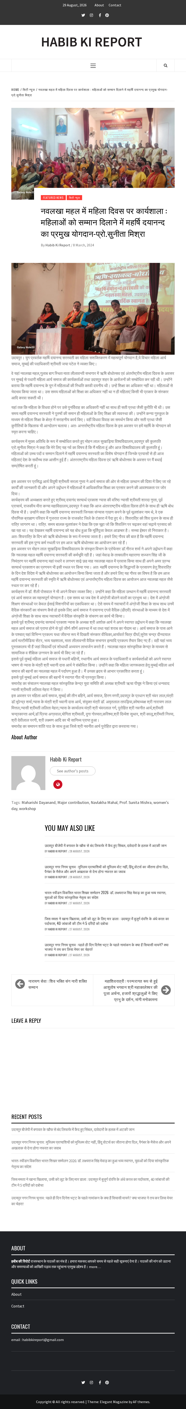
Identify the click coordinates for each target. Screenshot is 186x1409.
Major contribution (73, 802)
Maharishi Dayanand (39, 802)
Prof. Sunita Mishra (135, 802)
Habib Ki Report (58, 245)
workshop (27, 808)
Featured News (53, 197)
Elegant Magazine (114, 1401)
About (99, 5)
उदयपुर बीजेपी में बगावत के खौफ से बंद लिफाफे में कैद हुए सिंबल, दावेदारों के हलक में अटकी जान (105, 845)
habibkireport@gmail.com (43, 1339)
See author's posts (72, 771)
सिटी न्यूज (74, 197)
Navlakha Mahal (104, 802)
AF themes (141, 1401)
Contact (115, 5)
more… (95, 1266)
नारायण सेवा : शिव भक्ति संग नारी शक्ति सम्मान (57, 984)
